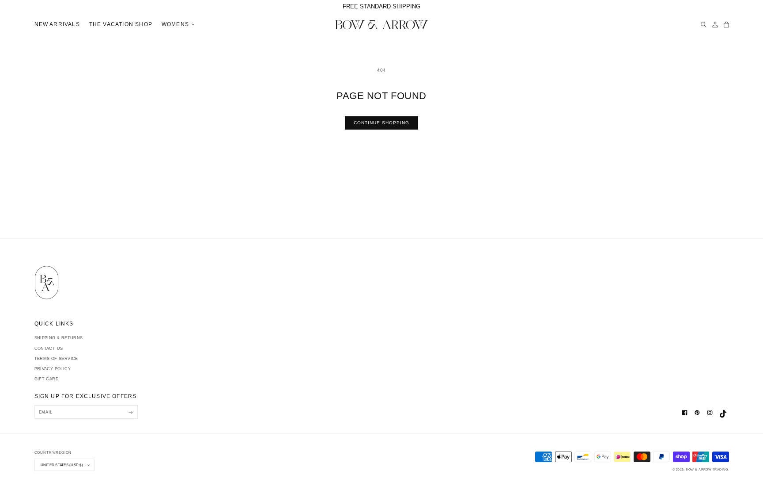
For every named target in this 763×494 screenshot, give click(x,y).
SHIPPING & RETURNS (58, 338)
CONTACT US (48, 348)
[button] (176, 24)
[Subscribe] (131, 412)
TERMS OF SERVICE (56, 358)
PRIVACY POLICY (52, 369)
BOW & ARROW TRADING (707, 469)
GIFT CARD (46, 379)
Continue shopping (382, 122)
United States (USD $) (62, 465)
